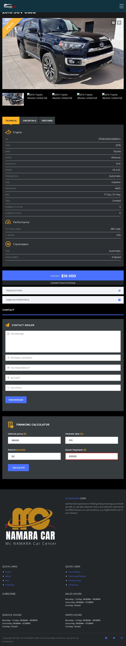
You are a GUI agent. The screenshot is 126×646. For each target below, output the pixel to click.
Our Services (74, 571)
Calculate (18, 468)
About (8, 576)
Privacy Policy (74, 580)
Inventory (9, 584)
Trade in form (14, 290)
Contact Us (73, 584)
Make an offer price (17, 299)
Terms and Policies (77, 576)
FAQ (7, 580)
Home (8, 571)
